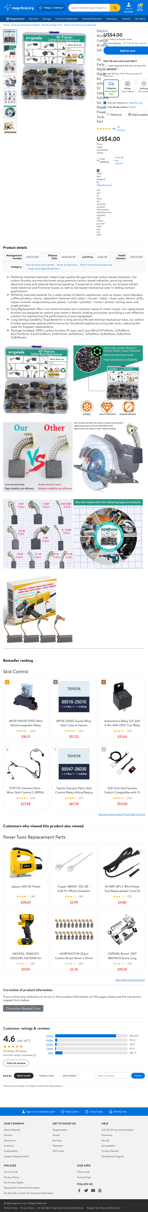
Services (33, 18)
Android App (84, 1177)
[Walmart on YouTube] (93, 1190)
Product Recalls (110, 1151)
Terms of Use (11, 1171)
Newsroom (10, 1140)
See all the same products (130, 980)
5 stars (49, 1035)
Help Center (72, 1111)
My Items (140, 18)
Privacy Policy (11, 1177)
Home (6, 25)
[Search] (115, 8)
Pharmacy (111, 18)
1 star (50, 1052)
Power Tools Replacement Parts (44, 268)
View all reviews (16, 1063)
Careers (126, 18)
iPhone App (83, 1171)
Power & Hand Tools (52, 25)
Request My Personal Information (22, 1187)
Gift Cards (58, 1151)
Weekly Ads (120, 1111)
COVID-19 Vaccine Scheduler (118, 1129)
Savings (47, 18)
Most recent (23, 1075)
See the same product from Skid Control (121, 814)
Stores (56, 1135)
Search (138, 1075)
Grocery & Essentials (66, 18)
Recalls (105, 1140)
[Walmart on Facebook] (79, 1190)
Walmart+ (58, 1145)
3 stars (49, 1044)
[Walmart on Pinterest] (100, 1190)
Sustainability (11, 1151)
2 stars (49, 1048)
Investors (9, 1145)
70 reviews (121, 128)
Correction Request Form (23, 1008)
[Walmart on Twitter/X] (86, 1190)
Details (132, 107)
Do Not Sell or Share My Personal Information (28, 1193)
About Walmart (12, 1129)
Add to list (116, 114)
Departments (17, 18)
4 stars (49, 1040)
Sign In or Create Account (40, 1111)
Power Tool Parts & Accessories (80, 25)
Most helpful (69, 1075)
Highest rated (46, 1075)
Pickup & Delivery (92, 18)
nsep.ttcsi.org (104, 185)
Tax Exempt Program (113, 1156)
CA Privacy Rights (13, 1182)
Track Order (96, 1111)
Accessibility (108, 1145)
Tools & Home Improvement (25, 25)
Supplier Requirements (16, 1156)
